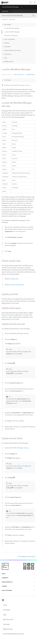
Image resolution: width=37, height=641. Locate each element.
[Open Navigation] (35, 2)
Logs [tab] (5, 58)
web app (20, 333)
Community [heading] (5, 577)
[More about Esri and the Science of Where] (5, 566)
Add (6, 301)
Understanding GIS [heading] (7, 582)
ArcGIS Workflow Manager (10, 7)
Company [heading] (4, 586)
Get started (12, 19)
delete (18, 301)
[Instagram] (28, 568)
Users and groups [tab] (9, 39)
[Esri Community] (24, 568)
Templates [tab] (7, 46)
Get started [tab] (7, 24)
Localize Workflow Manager (12, 32)
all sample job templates (16, 284)
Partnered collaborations (11, 35)
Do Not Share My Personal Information (13, 634)
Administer (5, 11)
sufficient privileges (22, 351)
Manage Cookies (7, 629)
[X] (28, 564)
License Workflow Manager (11, 28)
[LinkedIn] (32, 564)
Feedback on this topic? (28, 556)
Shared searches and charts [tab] (12, 50)
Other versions (18, 74)
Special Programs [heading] (7, 590)
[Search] (30, 2)
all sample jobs (13, 279)
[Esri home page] (4, 2)
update (10, 301)
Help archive (31, 74)
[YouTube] (32, 568)
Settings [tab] (6, 43)
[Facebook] (24, 564)
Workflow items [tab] (8, 61)
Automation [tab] (7, 54)
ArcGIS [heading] (3, 573)
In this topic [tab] (7, 80)
